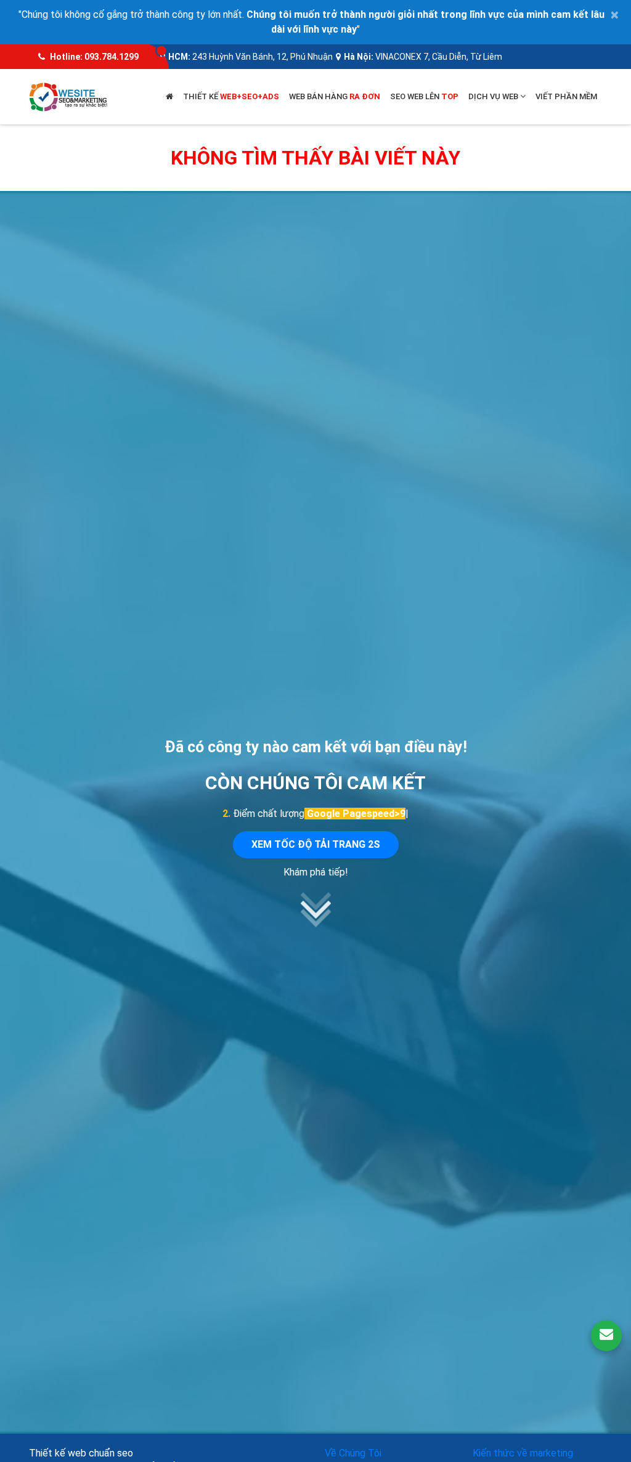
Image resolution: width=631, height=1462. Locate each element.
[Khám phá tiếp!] (315, 924)
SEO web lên (424, 96)
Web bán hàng (334, 96)
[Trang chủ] (169, 96)
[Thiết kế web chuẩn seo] (69, 96)
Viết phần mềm (566, 96)
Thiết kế (231, 96)
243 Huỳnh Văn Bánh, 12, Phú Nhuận (262, 57)
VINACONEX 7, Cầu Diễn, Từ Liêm (438, 57)
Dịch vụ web (494, 96)
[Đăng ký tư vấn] (606, 1335)
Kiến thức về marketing (523, 1453)
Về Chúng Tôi (353, 1453)
